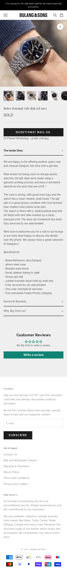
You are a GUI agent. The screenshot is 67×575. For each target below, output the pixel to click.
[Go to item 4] (43, 96)
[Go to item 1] (9, 96)
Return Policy (11, 472)
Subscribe (18, 435)
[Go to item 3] (31, 96)
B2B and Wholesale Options (20, 460)
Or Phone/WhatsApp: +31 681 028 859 (26, 138)
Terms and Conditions (16, 478)
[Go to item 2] (20, 96)
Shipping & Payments (16, 466)
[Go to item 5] (54, 96)
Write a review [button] (33, 355)
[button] (33, 151)
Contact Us (10, 454)
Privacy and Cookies (16, 484)
